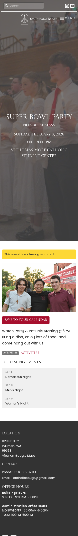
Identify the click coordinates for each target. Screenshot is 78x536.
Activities (30, 353)
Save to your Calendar (26, 320)
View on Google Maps (19, 455)
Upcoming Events (21, 362)
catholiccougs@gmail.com (34, 478)
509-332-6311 (25, 472)
